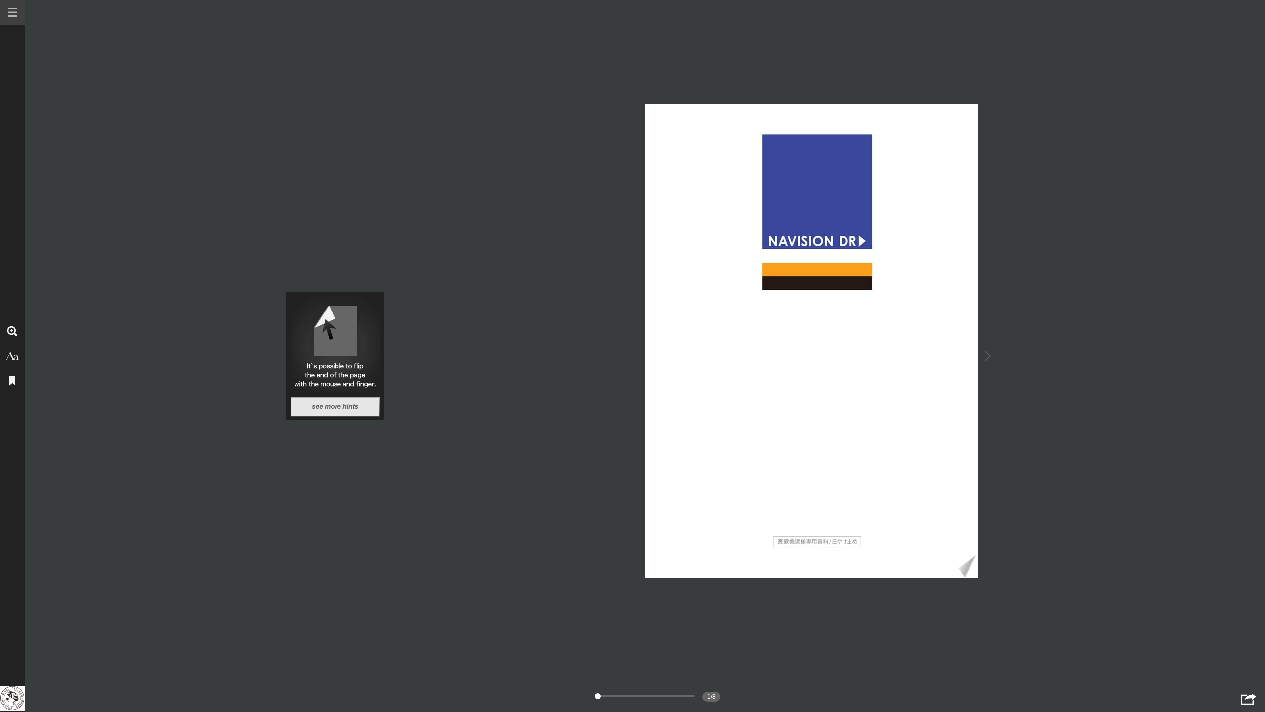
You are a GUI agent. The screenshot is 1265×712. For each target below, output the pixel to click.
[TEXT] (12, 356)
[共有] (1248, 699)
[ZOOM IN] (12, 331)
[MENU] (12, 12)
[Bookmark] (12, 380)
